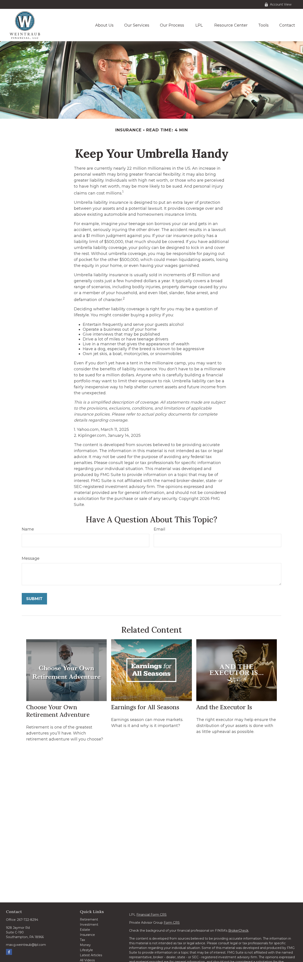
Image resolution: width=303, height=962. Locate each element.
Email (159, 529)
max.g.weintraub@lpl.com (26, 945)
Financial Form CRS (151, 915)
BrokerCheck (238, 931)
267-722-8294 (27, 920)
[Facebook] (9, 952)
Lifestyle (86, 950)
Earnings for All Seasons (145, 707)
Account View (280, 4)
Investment (89, 925)
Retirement (89, 919)
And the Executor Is (224, 707)
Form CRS (172, 923)
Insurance (87, 935)
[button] (104, 24)
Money (85, 945)
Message (30, 558)
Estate (85, 930)
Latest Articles (91, 955)
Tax (82, 940)
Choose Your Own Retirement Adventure (58, 710)
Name (28, 529)
